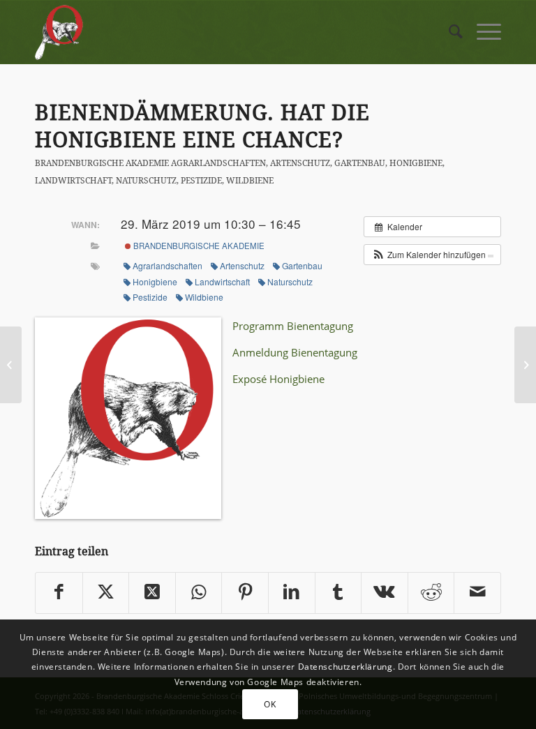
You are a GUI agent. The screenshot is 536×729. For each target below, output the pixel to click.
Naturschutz (146, 180)
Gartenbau (359, 163)
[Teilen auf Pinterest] (245, 593)
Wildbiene (250, 180)
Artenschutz (300, 163)
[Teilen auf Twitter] (106, 593)
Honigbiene (415, 163)
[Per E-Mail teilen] (477, 593)
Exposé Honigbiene (278, 379)
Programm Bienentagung (292, 326)
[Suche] (449, 32)
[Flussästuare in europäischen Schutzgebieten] (11, 364)
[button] (432, 254)
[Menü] (482, 32)
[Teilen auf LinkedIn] (292, 593)
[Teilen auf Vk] (385, 593)
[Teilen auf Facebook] (59, 593)
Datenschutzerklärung (345, 666)
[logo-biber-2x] (59, 32)
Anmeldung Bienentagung (294, 352)
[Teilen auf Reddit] (431, 593)
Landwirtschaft (73, 180)
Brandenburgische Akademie (102, 163)
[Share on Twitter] (152, 593)
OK (270, 704)
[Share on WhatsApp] (199, 593)
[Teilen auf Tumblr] (338, 593)
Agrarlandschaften (218, 163)
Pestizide (201, 180)
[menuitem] (449, 32)
